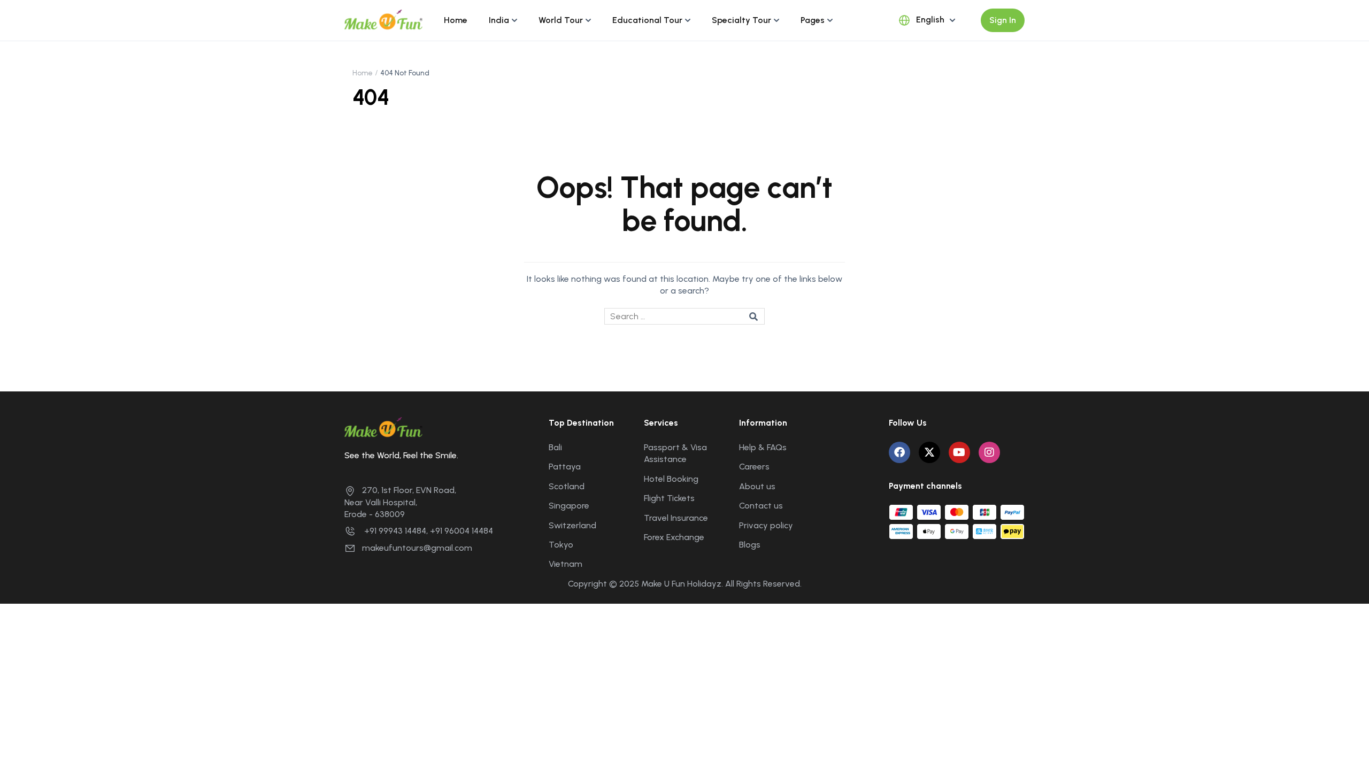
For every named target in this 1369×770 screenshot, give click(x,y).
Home (455, 20)
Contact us (761, 505)
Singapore (569, 505)
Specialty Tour (741, 20)
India (499, 20)
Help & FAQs (763, 447)
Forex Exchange (674, 537)
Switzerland (572, 525)
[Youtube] (959, 452)
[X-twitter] (929, 452)
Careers (754, 466)
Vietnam (565, 564)
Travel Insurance (676, 518)
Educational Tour (647, 20)
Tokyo (561, 545)
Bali (555, 447)
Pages (813, 20)
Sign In (1002, 20)
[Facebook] (899, 452)
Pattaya (565, 466)
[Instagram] (989, 452)
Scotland (566, 486)
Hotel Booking (671, 479)
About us (757, 486)
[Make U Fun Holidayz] (383, 19)
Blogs (749, 545)
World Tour (561, 20)
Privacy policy (766, 525)
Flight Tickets (669, 498)
